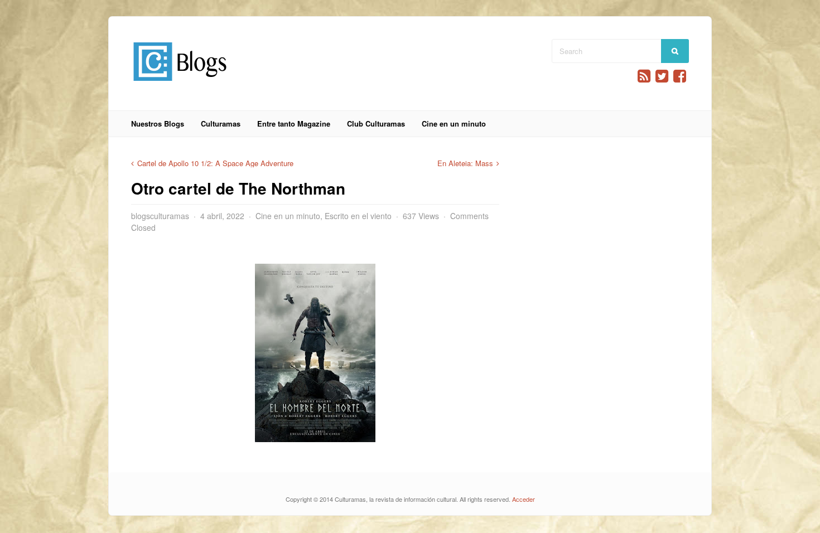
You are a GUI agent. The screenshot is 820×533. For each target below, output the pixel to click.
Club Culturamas (376, 123)
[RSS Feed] (644, 76)
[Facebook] (679, 76)
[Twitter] (661, 76)
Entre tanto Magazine (293, 123)
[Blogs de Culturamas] (180, 85)
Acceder (523, 499)
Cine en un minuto (454, 123)
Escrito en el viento (358, 215)
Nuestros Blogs (157, 123)
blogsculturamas (160, 215)
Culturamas (220, 123)
